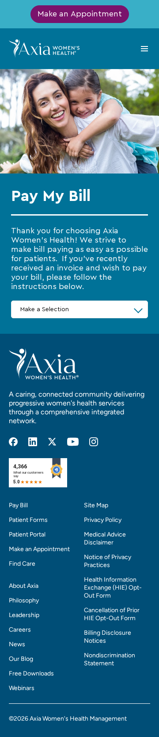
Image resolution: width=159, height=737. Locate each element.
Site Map (96, 505)
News (17, 644)
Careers (20, 629)
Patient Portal (27, 534)
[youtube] (73, 442)
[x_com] (52, 441)
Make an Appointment (80, 14)
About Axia (23, 586)
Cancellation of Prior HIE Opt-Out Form (112, 614)
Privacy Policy (102, 520)
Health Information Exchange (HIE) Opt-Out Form (113, 587)
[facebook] (13, 441)
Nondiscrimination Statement (109, 659)
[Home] (44, 48)
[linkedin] (32, 441)
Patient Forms (28, 520)
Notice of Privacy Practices (107, 561)
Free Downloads (31, 673)
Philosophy (24, 600)
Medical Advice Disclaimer (105, 538)
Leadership (24, 615)
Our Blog (21, 659)
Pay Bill (18, 505)
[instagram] (93, 441)
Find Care (22, 563)
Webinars (21, 688)
